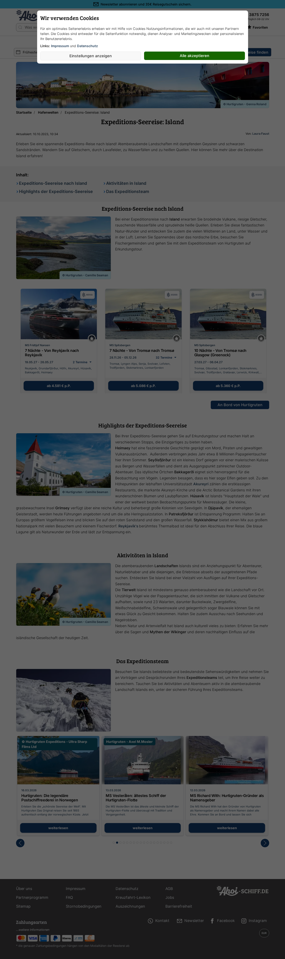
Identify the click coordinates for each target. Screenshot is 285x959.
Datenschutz (87, 46)
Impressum (60, 46)
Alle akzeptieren (194, 55)
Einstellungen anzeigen (90, 56)
